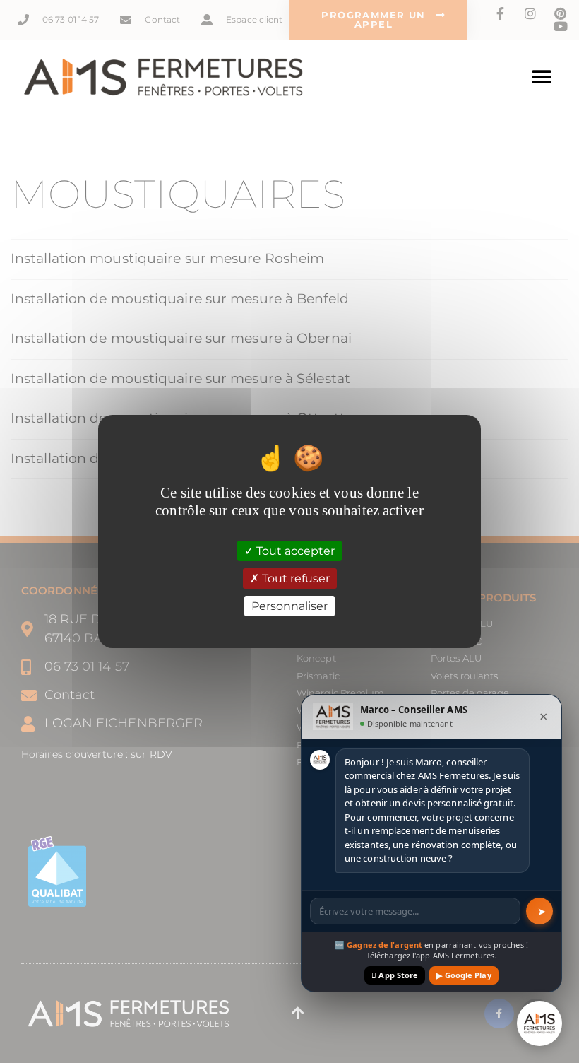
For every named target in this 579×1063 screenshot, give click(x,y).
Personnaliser (289, 606)
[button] (542, 77)
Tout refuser (294, 578)
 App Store (394, 975)
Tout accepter (294, 550)
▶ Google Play (463, 975)
